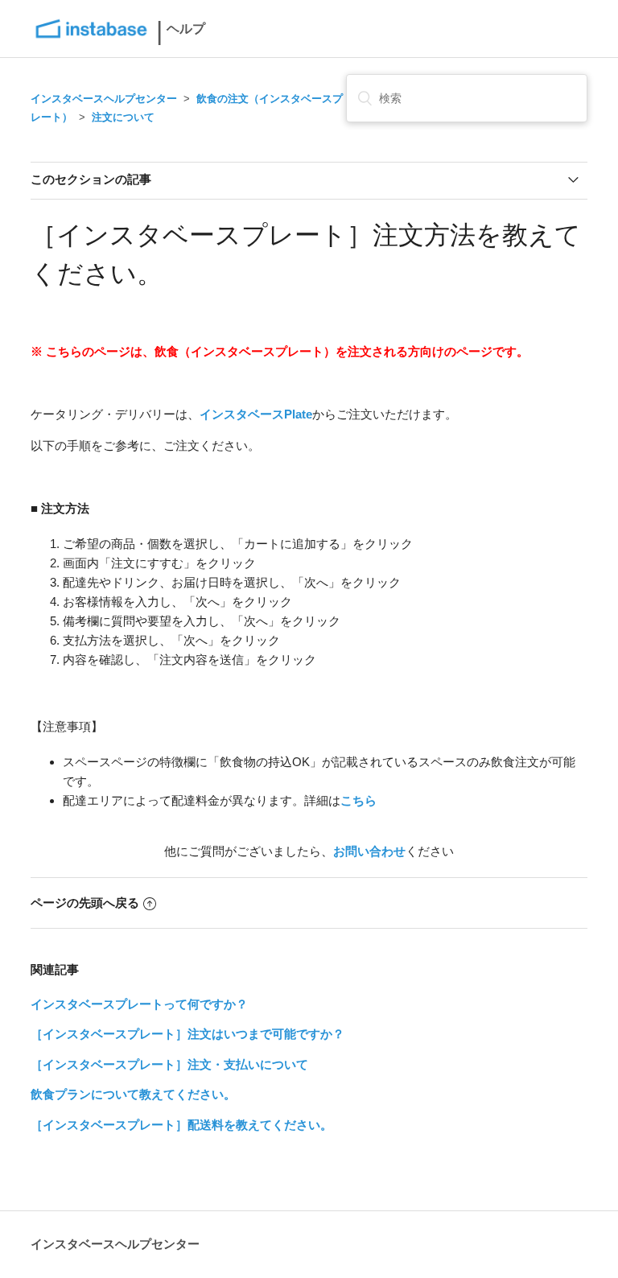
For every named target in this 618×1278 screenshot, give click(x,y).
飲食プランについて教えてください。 (133, 1094)
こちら (358, 800)
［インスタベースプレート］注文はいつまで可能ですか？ (187, 1034)
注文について (123, 117)
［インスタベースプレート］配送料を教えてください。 (181, 1125)
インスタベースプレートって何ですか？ (139, 1004)
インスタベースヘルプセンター (104, 99)
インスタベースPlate (256, 414)
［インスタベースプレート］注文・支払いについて (169, 1064)
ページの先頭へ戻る (85, 902)
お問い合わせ (369, 851)
